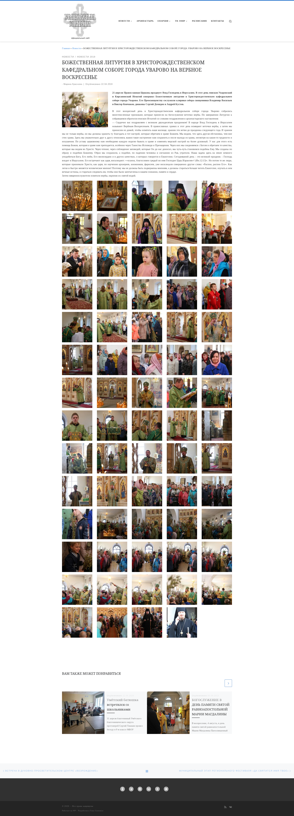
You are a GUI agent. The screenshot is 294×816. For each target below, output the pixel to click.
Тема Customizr (97, 811)
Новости (76, 48)
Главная (66, 48)
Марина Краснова (73, 84)
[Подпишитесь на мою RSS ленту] (225, 807)
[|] (79, 20)
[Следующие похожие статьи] (228, 683)
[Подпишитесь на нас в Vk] (230, 807)
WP (74, 811)
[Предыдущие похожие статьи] (220, 683)
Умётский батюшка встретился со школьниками (122, 704)
